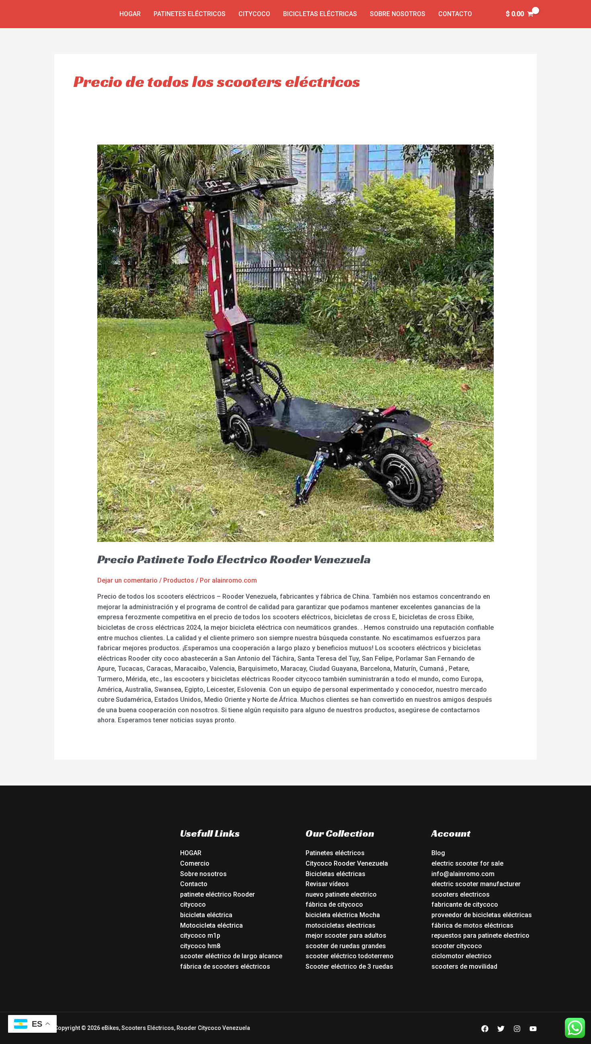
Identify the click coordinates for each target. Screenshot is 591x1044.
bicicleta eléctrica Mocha (343, 915)
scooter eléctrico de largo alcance (231, 956)
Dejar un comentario (127, 580)
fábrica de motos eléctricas (472, 925)
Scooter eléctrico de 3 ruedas (349, 966)
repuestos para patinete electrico (480, 935)
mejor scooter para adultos (346, 935)
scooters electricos (460, 894)
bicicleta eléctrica (206, 915)
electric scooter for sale (467, 863)
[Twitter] (501, 1028)
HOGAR (190, 853)
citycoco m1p (200, 935)
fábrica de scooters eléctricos (225, 966)
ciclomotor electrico (461, 956)
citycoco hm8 (200, 946)
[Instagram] (517, 1028)
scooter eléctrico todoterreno (350, 956)
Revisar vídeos (327, 884)
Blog (438, 853)
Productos (178, 580)
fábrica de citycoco (334, 904)
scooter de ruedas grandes (346, 946)
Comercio (194, 863)
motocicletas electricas (341, 925)
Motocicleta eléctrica (211, 925)
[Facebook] (484, 1028)
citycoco (193, 904)
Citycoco (254, 14)
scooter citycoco (456, 946)
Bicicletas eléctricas (320, 14)
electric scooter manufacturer (476, 884)
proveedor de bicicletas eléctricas (481, 915)
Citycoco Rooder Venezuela (347, 863)
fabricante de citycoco (464, 904)
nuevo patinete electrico (341, 894)
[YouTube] (533, 1028)
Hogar (130, 14)
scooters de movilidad (464, 966)
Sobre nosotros (397, 14)
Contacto (455, 14)
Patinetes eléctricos (190, 14)
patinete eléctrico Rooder (217, 894)
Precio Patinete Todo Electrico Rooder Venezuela (234, 559)
